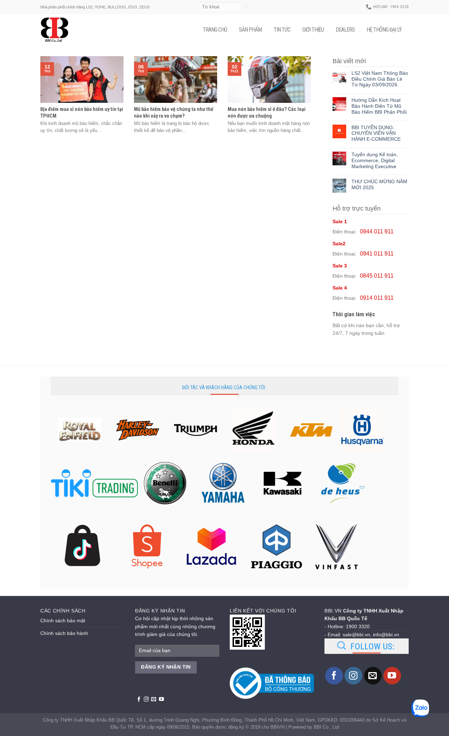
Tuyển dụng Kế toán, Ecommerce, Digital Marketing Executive (374, 160)
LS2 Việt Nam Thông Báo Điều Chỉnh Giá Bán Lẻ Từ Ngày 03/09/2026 (379, 79)
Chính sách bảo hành (64, 633)
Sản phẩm (250, 29)
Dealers (345, 29)
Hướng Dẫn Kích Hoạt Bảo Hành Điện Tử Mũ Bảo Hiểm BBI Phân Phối (379, 106)
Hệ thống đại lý (384, 29)
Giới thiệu (313, 29)
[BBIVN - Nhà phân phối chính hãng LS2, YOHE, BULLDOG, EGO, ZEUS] (57, 30)
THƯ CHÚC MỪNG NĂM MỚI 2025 (379, 184)
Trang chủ (215, 29)
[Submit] (246, 6)
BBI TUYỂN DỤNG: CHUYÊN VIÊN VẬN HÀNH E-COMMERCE (376, 133)
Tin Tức (282, 29)
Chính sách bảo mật (62, 620)
